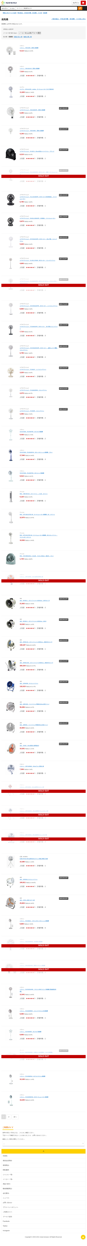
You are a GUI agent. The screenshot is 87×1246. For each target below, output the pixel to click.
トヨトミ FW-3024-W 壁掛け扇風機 (29, 68)
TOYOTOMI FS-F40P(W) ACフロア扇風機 (31, 431)
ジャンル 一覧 (8, 1174)
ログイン (76, 3)
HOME (5, 1156)
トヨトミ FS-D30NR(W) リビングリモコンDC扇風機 (34, 1011)
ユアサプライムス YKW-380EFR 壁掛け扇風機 (32, 110)
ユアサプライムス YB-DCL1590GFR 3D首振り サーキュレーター (37, 218)
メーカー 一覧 (8, 1179)
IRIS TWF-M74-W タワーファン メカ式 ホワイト (34, 493)
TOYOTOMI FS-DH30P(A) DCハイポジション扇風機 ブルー (36, 452)
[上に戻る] (83, 1239)
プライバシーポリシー (10, 1207)
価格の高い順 (28, 37)
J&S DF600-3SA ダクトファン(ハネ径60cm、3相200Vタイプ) (36, 662)
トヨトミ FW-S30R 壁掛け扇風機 (29, 47)
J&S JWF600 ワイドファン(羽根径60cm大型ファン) (34, 724)
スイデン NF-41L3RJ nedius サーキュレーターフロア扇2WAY (37, 89)
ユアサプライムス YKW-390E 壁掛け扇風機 (32, 130)
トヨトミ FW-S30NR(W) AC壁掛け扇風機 (31, 941)
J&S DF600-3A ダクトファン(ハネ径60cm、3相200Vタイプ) (36, 642)
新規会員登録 (7, 1160)
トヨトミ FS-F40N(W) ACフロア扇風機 (30, 1031)
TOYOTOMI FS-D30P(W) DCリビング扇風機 (32, 473)
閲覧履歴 (6, 1170)
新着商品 (6, 1165)
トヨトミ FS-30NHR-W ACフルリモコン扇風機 (32, 1076)
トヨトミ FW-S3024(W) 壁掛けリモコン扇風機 (32, 965)
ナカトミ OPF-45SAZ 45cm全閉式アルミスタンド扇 (34, 811)
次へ (15, 1117)
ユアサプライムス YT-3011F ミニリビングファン (33, 369)
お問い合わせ (7, 1202)
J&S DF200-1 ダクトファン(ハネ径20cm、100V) (33, 621)
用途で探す (7, 1184)
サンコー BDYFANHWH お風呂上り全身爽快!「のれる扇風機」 (36, 1052)
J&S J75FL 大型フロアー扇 (27, 900)
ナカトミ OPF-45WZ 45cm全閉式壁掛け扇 (31, 576)
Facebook (6, 1221)
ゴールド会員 (7, 1216)
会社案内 (6, 1193)
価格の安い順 (18, 37)
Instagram (6, 1230)
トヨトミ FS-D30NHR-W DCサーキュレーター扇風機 (34, 1097)
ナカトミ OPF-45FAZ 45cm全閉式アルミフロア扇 (33, 834)
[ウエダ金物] (9, 3)
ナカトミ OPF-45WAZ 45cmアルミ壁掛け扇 (32, 766)
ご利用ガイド (7, 1212)
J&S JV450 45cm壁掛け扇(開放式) (29, 745)
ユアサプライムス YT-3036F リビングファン (32, 411)
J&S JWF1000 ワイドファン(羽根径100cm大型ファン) (34, 704)
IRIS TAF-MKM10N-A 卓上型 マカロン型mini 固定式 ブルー (37, 556)
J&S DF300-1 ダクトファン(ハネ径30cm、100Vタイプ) (35, 600)
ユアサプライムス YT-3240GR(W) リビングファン (33, 390)
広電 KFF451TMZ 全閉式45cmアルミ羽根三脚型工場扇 (34, 858)
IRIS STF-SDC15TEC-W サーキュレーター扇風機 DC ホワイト (37, 514)
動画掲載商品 (7, 1188)
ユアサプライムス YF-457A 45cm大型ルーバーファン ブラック (37, 151)
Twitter (5, 1226)
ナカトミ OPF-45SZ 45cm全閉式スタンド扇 (32, 787)
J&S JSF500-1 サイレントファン (28, 879)
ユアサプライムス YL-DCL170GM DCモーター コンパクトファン (37, 260)
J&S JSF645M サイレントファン (29, 683)
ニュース (6, 1198)
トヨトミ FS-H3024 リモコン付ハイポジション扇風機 (34, 920)
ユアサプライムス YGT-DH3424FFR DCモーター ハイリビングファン (39, 305)
